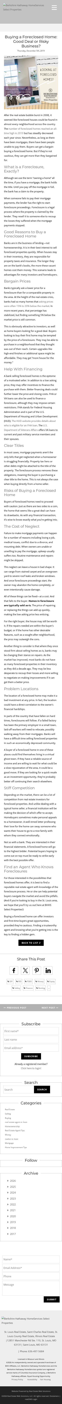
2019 (13, 1222)
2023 (13, 1198)
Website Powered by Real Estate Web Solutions (31, 1391)
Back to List (30, 942)
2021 (13, 1210)
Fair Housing (45, 1379)
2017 (13, 1234)
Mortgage (9, 1143)
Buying (8, 1118)
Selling (8, 1113)
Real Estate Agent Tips (15, 1130)
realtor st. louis (11, 1139)
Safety (17, 988)
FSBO (29, 981)
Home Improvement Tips (16, 1147)
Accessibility (32, 1379)
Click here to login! (31, 1068)
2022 (13, 1204)
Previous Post (16, 1007)
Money (40, 981)
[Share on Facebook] (14, 970)
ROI (19, 981)
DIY (11, 981)
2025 (13, 1186)
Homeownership (12, 1126)
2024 (13, 1192)
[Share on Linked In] (48, 970)
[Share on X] (25, 970)
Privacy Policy (17, 1379)
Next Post (49, 1007)
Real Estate (10, 1109)
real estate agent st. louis (16, 1122)
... (49, 988)
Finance (29, 988)
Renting (41, 988)
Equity (52, 981)
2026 (13, 1180)
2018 (13, 1228)
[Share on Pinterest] (36, 970)
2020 (13, 1216)
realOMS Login (31, 1399)
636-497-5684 (36, 1351)
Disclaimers (54, 1396)
